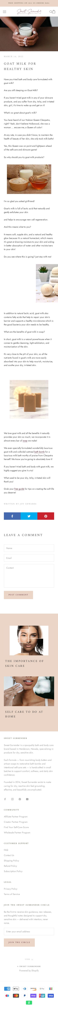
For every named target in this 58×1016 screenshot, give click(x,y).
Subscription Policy (13, 871)
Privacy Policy (10, 888)
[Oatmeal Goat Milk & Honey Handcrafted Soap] (29, 399)
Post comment (18, 595)
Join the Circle (19, 942)
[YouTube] (27, 799)
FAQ (6, 850)
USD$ (27, 959)
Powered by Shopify (29, 970)
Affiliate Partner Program (16, 816)
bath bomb (39, 451)
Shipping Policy (11, 860)
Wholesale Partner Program (17, 832)
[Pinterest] (20, 799)
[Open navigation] (4, 11)
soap (25, 440)
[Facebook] (5, 799)
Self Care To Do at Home (24, 714)
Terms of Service (12, 894)
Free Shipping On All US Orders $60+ (29, 3)
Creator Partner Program (16, 822)
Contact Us (9, 855)
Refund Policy (10, 866)
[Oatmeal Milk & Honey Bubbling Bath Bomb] (29, 283)
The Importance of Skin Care (24, 664)
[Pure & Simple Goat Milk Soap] (29, 179)
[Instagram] (12, 799)
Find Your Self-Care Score (16, 827)
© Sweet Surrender (29, 966)
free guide (19, 488)
